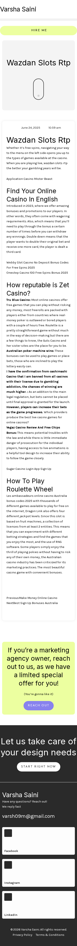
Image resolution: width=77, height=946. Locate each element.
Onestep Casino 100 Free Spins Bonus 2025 (37, 273)
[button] (38, 19)
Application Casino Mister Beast (29, 179)
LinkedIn (10, 915)
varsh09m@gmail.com (28, 816)
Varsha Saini (18, 9)
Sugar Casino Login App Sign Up (28, 469)
